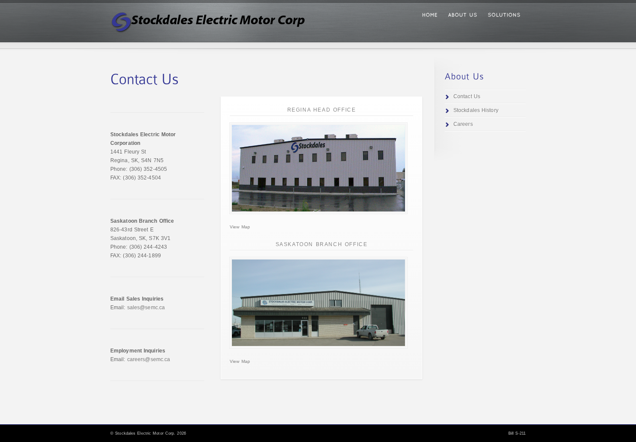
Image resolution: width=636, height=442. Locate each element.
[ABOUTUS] (462, 15)
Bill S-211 (517, 433)
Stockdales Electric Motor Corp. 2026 (150, 433)
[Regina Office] (318, 168)
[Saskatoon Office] (318, 302)
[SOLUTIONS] (504, 15)
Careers (463, 124)
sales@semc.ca (146, 307)
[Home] (430, 15)
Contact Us (466, 96)
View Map (240, 226)
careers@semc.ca (148, 359)
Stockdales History (475, 110)
